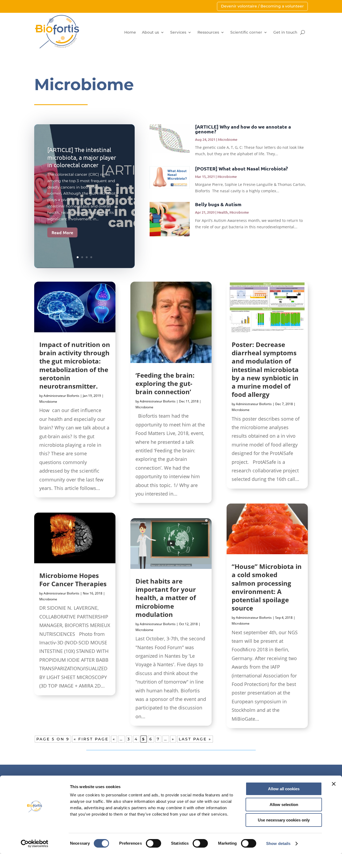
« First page (91, 739)
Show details (278, 843)
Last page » (195, 739)
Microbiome (227, 139)
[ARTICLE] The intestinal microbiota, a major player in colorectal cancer (81, 157)
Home (130, 32)
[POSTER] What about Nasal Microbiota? (241, 168)
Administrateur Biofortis (61, 395)
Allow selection (284, 804)
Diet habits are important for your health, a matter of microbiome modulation (165, 598)
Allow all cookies (284, 789)
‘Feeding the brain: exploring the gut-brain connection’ (165, 383)
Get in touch (285, 32)
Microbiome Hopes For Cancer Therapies (73, 579)
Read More (62, 232)
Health (222, 212)
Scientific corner (246, 32)
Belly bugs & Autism (218, 204)
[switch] (153, 843)
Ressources (208, 32)
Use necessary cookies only (284, 820)
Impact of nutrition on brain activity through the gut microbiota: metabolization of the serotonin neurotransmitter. (74, 365)
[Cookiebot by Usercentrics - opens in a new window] (34, 844)
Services (178, 32)
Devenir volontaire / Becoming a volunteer (262, 6)
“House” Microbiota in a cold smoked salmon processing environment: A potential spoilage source (267, 587)
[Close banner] (334, 784)
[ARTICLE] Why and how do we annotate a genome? (243, 128)
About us (150, 32)
